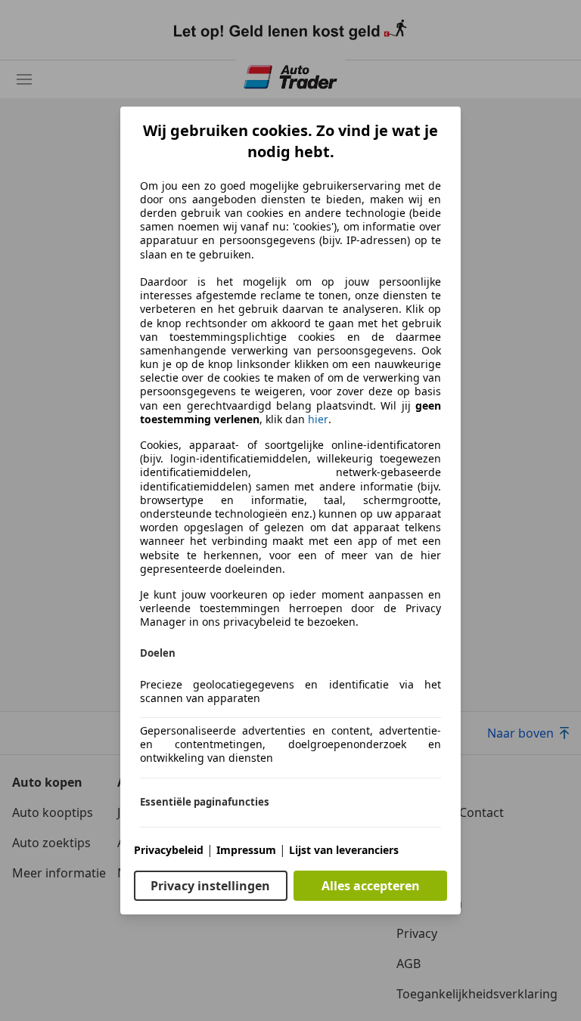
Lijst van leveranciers (344, 850)
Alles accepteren (371, 885)
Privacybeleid (169, 850)
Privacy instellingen (210, 885)
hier (318, 419)
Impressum (246, 850)
